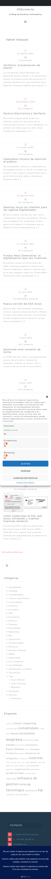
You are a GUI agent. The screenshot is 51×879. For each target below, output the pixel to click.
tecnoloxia (31, 790)
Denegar (25, 471)
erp (36, 739)
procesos (35, 769)
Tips (11, 676)
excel (27, 749)
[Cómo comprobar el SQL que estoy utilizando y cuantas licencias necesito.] (25, 502)
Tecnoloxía (14, 672)
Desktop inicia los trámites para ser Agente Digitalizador (25, 208)
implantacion (32, 753)
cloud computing (24, 723)
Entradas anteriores (12, 552)
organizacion (22, 769)
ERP (11, 613)
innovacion (23, 758)
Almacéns (16, 698)
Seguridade (15, 658)
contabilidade (28, 728)
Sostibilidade (15, 665)
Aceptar (25, 463)
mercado (14, 766)
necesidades (32, 766)
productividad (15, 773)
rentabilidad (30, 773)
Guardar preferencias (25, 478)
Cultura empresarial (19, 598)
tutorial (10, 795)
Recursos (13, 647)
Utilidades (14, 691)
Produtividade (16, 643)
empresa (14, 739)
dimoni (15, 733)
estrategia (20, 745)
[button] (47, 397)
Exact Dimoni (18, 680)
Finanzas (13, 624)
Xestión (13, 695)
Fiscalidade (14, 628)
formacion (12, 753)
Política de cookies (26, 482)
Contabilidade (20, 299)
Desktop (33, 299)
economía (27, 733)
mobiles (22, 766)
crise (41, 728)
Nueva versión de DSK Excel (22, 303)
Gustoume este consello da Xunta (22, 350)
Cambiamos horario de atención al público (25, 160)
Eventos (13, 620)
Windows (16, 687)
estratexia (32, 744)
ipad (27, 762)
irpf (39, 762)
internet (36, 758)
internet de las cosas (15, 762)
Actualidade (25, 60)
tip (40, 790)
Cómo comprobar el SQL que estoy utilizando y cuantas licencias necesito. (22, 519)
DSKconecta (25, 9)
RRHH (12, 654)
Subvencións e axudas (20, 669)
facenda (35, 749)
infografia (12, 758)
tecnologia (15, 790)
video (17, 794)
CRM (8, 734)
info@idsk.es (20, 844)
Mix (10, 635)
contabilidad (11, 728)
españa (10, 744)
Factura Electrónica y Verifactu (24, 113)
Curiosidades (15, 602)
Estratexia (14, 617)
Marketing (14, 632)
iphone (33, 762)
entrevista (28, 740)
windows (24, 795)
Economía (14, 609)
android (9, 723)
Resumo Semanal (17, 650)
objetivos (10, 769)
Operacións (15, 639)
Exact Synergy (18, 683)
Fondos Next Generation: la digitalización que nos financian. (25, 257)
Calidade (13, 591)
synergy (25, 784)
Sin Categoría (25, 108)
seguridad (11, 779)
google (21, 753)
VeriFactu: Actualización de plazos (21, 66)
